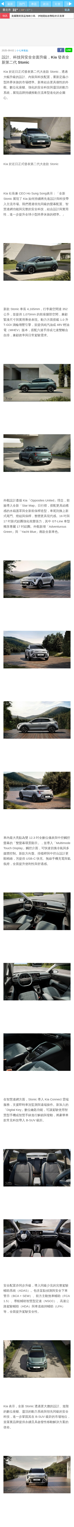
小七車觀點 (22, 50)
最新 (10, 4)
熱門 (22, 4)
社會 (57, 4)
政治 (46, 4)
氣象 (68, 9)
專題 (34, 4)
